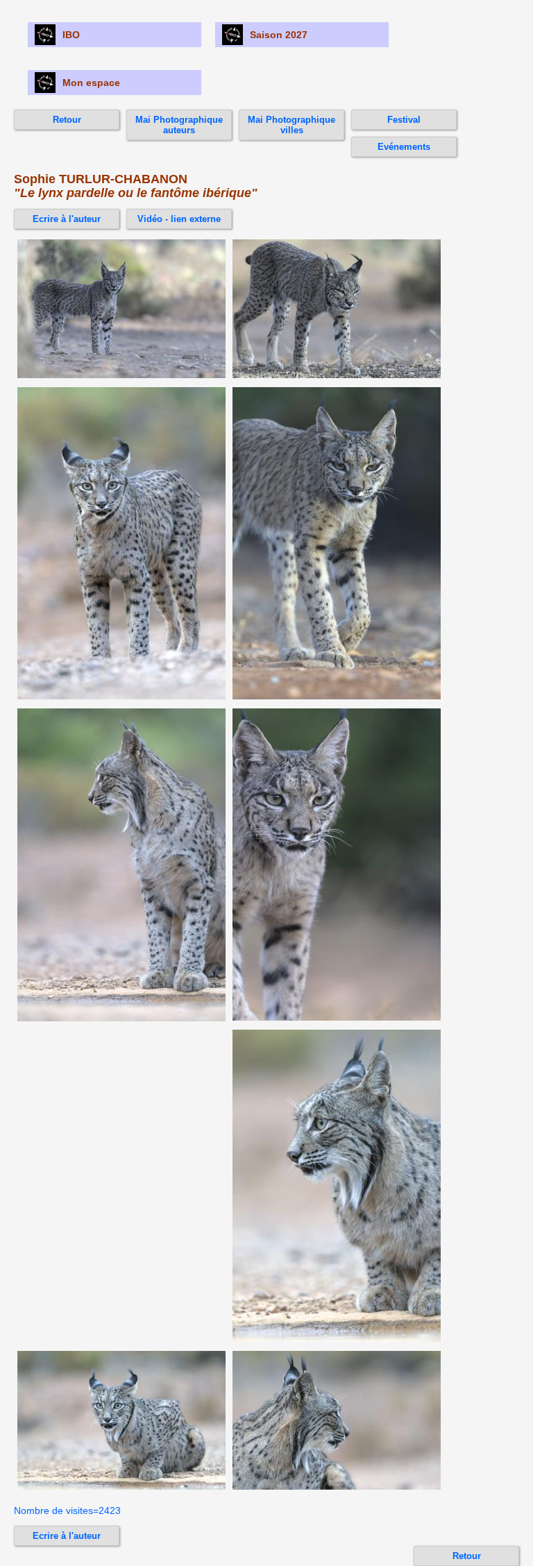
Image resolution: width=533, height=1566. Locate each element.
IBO (71, 34)
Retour (67, 119)
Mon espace (91, 82)
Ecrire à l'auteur (67, 219)
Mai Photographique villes (291, 124)
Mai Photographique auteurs (179, 124)
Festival (404, 119)
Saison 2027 (278, 34)
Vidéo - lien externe (179, 219)
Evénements (404, 147)
